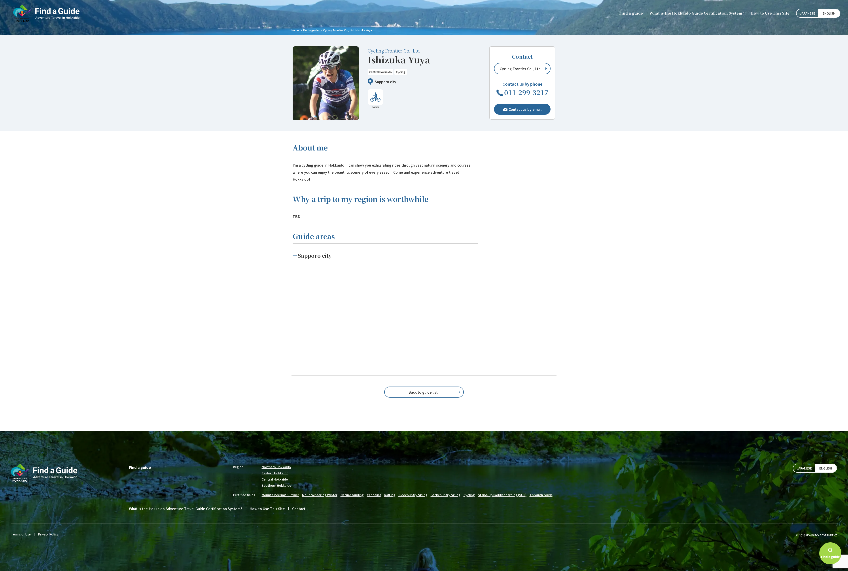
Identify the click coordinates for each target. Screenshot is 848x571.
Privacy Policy (48, 534)
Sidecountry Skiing (413, 495)
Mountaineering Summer (280, 495)
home (295, 30)
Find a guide (631, 13)
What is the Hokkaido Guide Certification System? (696, 13)
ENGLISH (829, 13)
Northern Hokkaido (276, 467)
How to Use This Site (770, 13)
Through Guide (541, 495)
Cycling (469, 495)
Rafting (389, 495)
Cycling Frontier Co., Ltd (520, 68)
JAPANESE (807, 13)
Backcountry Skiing (445, 495)
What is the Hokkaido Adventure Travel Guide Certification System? (185, 508)
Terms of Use (21, 534)
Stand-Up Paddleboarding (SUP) (502, 495)
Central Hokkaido (275, 479)
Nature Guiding (352, 495)
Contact (298, 508)
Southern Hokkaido (276, 485)
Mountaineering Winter (319, 495)
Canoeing (374, 495)
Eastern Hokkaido (275, 473)
